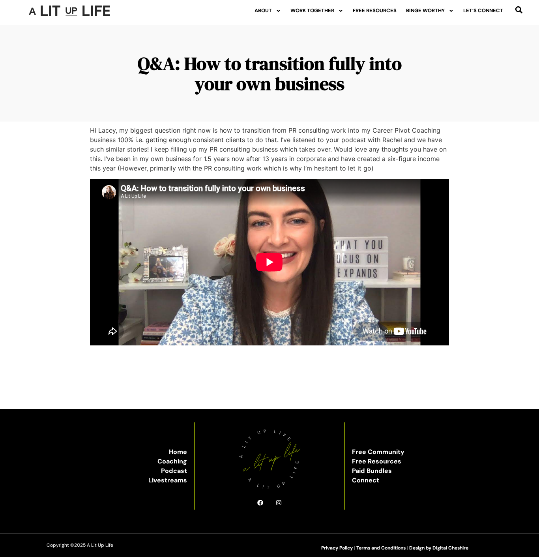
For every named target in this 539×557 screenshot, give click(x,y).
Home (178, 452)
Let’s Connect (483, 10)
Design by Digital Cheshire (438, 548)
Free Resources (375, 10)
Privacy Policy (337, 548)
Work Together (312, 10)
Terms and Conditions (381, 548)
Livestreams (167, 480)
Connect (365, 480)
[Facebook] (260, 503)
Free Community (378, 452)
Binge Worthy (425, 10)
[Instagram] (279, 503)
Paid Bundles (372, 471)
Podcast (174, 471)
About (263, 10)
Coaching (172, 461)
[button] (519, 9)
